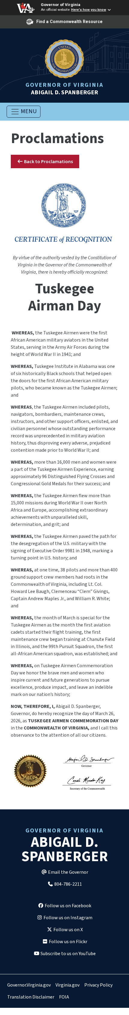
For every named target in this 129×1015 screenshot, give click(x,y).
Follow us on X (67, 929)
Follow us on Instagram (67, 917)
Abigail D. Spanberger (65, 88)
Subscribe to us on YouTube (68, 953)
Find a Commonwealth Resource (69, 21)
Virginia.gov (68, 985)
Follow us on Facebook (67, 905)
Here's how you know (88, 9)
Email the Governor (67, 872)
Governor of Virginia (60, 4)
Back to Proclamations (48, 161)
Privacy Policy (98, 985)
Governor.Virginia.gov (29, 985)
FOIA (64, 997)
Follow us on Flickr (67, 941)
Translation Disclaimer (30, 997)
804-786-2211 (67, 884)
